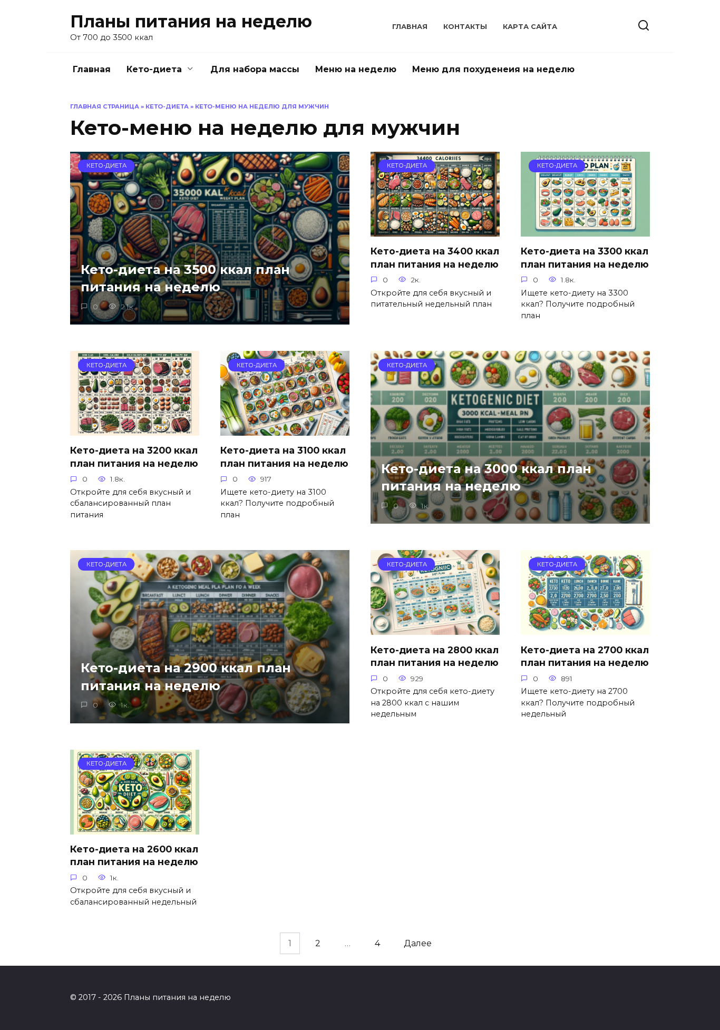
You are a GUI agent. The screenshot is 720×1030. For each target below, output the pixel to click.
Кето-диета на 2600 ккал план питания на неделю (134, 855)
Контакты (465, 27)
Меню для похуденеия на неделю (493, 69)
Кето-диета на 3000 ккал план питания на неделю (486, 477)
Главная (409, 27)
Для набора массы (254, 69)
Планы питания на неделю (191, 21)
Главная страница (104, 106)
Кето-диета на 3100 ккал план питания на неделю (284, 457)
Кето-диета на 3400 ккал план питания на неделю (435, 258)
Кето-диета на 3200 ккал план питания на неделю (134, 457)
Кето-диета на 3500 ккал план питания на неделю (185, 278)
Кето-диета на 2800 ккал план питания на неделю (435, 656)
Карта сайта (530, 27)
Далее (418, 943)
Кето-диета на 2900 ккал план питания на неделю (186, 676)
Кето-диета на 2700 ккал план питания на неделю (585, 656)
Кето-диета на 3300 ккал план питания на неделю (585, 258)
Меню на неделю (355, 69)
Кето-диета (154, 69)
